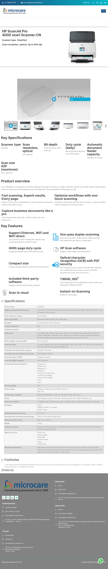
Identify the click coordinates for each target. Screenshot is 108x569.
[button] (105, 125)
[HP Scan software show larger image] (55, 249)
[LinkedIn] (12, 497)
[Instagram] (8, 497)
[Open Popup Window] (7, 471)
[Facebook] (3, 497)
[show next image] (105, 99)
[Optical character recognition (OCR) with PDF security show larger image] (55, 264)
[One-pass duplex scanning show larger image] (55, 237)
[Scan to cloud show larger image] (4, 292)
